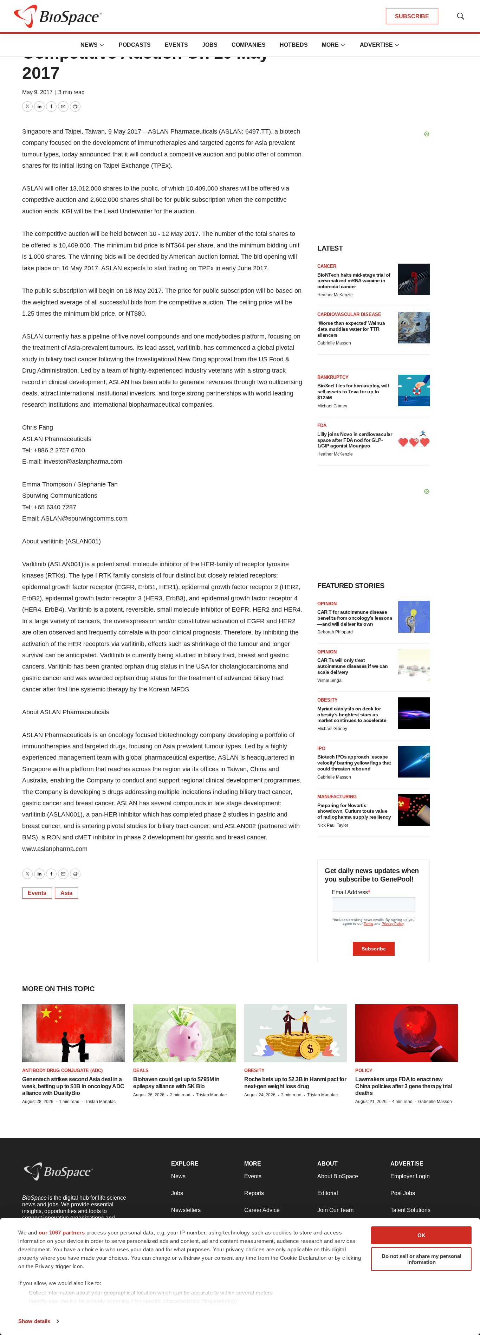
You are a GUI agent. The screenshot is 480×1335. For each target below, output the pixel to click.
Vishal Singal (330, 680)
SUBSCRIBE (412, 16)
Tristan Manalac (100, 1101)
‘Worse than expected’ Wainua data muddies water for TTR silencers (351, 329)
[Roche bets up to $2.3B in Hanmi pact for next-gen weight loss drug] (295, 1033)
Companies (249, 45)
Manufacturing (337, 796)
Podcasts (135, 45)
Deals (141, 1070)
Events (176, 45)
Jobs (210, 45)
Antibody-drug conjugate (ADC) (62, 1070)
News (89, 45)
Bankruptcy (333, 377)
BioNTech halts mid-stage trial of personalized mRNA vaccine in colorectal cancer (353, 281)
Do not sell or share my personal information (421, 1259)
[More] (102, 45)
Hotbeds (294, 45)
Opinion (327, 603)
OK (421, 1235)
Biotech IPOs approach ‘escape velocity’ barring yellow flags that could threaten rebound (354, 763)
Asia (66, 893)
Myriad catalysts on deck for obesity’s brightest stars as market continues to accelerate (351, 714)
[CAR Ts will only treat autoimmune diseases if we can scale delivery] (414, 665)
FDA (321, 425)
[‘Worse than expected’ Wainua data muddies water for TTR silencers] (414, 327)
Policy (363, 1070)
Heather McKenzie (335, 294)
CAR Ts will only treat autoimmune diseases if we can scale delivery (352, 666)
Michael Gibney (332, 406)
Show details (34, 1321)
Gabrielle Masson (334, 343)
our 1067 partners (62, 1233)
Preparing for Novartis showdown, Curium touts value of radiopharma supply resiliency (354, 811)
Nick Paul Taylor (332, 825)
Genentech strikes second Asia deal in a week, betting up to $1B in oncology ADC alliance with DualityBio (73, 1086)
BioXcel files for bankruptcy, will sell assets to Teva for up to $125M (353, 391)
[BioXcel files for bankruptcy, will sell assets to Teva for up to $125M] (414, 390)
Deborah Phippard (335, 632)
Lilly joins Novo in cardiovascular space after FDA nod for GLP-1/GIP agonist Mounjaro (354, 440)
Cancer (326, 266)
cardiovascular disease (349, 314)
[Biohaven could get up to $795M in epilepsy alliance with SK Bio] (184, 1033)
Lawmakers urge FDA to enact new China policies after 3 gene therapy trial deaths (403, 1086)
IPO (321, 748)
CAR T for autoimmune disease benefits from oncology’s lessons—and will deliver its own (354, 618)
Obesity (327, 700)
